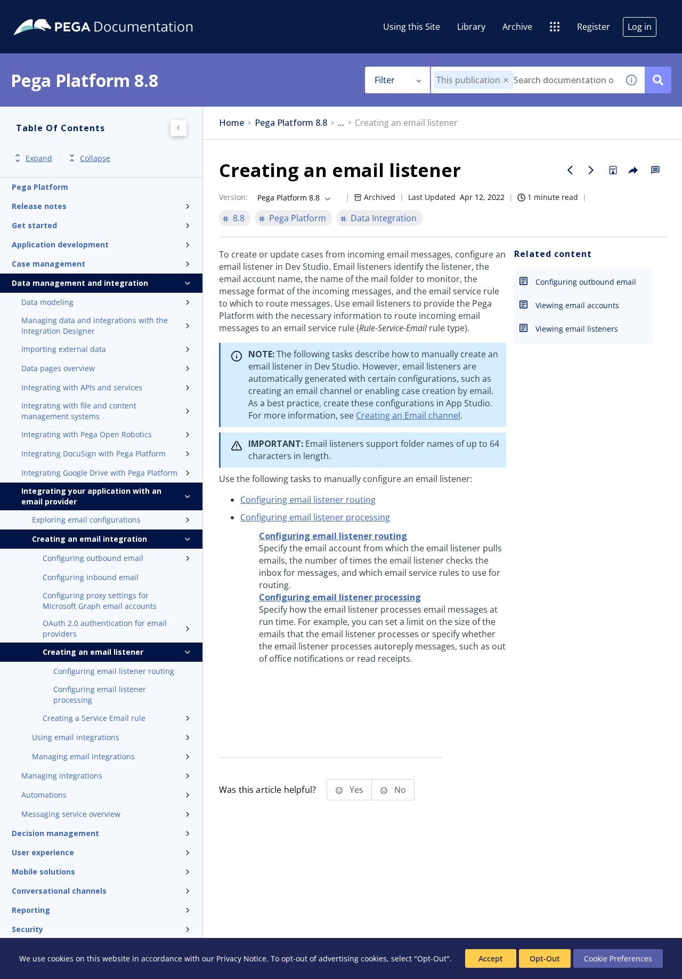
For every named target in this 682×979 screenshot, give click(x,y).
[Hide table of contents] (178, 128)
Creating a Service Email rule (94, 718)
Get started (34, 225)
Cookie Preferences (618, 958)
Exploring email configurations (86, 520)
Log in (640, 27)
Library (471, 27)
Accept (490, 958)
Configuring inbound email (91, 577)
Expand (39, 158)
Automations (44, 795)
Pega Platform (40, 187)
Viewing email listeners (576, 329)
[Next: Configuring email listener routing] (591, 170)
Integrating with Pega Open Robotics (86, 434)
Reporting (31, 910)
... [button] (341, 122)
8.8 (239, 218)
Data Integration (384, 218)
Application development (60, 244)
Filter (385, 80)
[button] (506, 80)
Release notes (39, 206)
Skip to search (129, 12)
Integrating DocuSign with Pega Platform (93, 453)
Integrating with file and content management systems (78, 410)
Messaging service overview (70, 814)
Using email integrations (75, 737)
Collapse (95, 158)
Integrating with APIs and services (81, 387)
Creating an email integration (89, 539)
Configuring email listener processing (99, 694)
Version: (233, 197)
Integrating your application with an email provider (91, 496)
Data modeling (47, 302)
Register (593, 27)
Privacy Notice (241, 958)
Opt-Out (545, 958)
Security (27, 929)
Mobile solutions (43, 871)
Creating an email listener (93, 652)
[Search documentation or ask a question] (658, 80)
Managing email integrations (83, 756)
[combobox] (524, 80)
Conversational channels (59, 891)
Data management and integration (80, 283)
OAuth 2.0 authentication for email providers (105, 628)
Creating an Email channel (408, 415)
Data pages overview (58, 368)
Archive (517, 27)
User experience (43, 852)
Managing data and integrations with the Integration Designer (94, 325)
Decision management (55, 833)
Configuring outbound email (93, 558)
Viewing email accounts (577, 305)
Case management (48, 264)
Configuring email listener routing (113, 671)
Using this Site (411, 27)
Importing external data (63, 349)
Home (231, 122)
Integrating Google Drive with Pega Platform (99, 473)
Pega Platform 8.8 (291, 122)
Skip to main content (47, 12)
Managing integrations (61, 776)
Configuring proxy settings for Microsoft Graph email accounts (100, 600)
